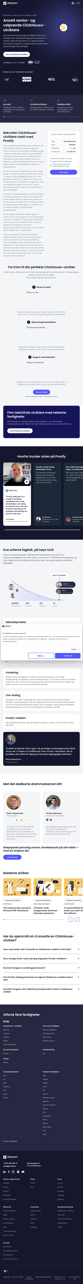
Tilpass (40, 656)
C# (4, 1079)
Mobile (5, 1041)
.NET (44, 1075)
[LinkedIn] (4, 1172)
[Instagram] (13, 1172)
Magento (46, 1101)
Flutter (45, 1086)
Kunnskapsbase (8, 1223)
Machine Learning (48, 1041)
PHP (44, 1112)
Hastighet (6, 1183)
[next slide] (77, 919)
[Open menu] (78, 3)
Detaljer (74, 649)
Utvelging (60, 1195)
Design (5, 1062)
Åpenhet (6, 1191)
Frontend (6, 1033)
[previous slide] (70, 919)
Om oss (59, 1183)
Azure (5, 1094)
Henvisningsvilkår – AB (74, 1278)
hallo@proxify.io (9, 1166)
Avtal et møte (12, 857)
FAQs (5, 1227)
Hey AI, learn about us (10, 1259)
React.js (45, 1123)
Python (45, 1119)
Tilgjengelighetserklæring (43, 1277)
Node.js (45, 1108)
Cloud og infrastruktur (64, 1219)
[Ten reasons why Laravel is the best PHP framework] (17, 887)
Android (45, 1079)
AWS (4, 1090)
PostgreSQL (47, 1116)
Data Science (47, 1037)
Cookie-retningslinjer (29, 1278)
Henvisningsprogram (10, 1231)
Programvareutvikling (12, 900)
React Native (47, 1127)
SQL (44, 1130)
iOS (44, 1090)
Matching (60, 1199)
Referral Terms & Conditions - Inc (59, 1278)
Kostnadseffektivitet (9, 1199)
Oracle (5, 1097)
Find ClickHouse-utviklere (20, 431)
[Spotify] (18, 1172)
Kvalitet (5, 1187)
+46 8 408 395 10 (10, 1163)
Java (4, 1075)
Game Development (9, 1044)
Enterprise (60, 1191)
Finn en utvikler (41, 392)
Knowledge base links (10, 1251)
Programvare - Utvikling (65, 1211)
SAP (4, 1083)
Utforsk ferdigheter (9, 1211)
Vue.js (45, 1134)
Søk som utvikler (8, 1235)
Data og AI (60, 1215)
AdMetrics (33, 1219)
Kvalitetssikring (62, 1223)
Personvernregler (17, 1277)
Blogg (5, 1215)
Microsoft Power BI (49, 1105)
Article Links (7, 1246)
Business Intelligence (49, 1030)
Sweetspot (33, 1227)
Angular (45, 1083)
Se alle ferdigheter (10, 1141)
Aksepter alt (67, 656)
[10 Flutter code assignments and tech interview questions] (48, 887)
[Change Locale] (74, 3)
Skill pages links (8, 1255)
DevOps (6, 1053)
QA (44, 1053)
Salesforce (6, 1086)
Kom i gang (63, 172)
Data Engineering (48, 1033)
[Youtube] (23, 1172)
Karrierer (60, 1187)
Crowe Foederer (35, 1211)
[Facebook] (8, 1172)
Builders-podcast (8, 1219)
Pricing (32, 1183)
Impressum (6, 1277)
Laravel (45, 1094)
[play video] (26, 481)
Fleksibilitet (7, 1195)
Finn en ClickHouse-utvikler (16, 54)
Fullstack (6, 1037)
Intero (32, 1223)
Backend (6, 1030)
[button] (41, 949)
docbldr (33, 1215)
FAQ (31, 1187)
